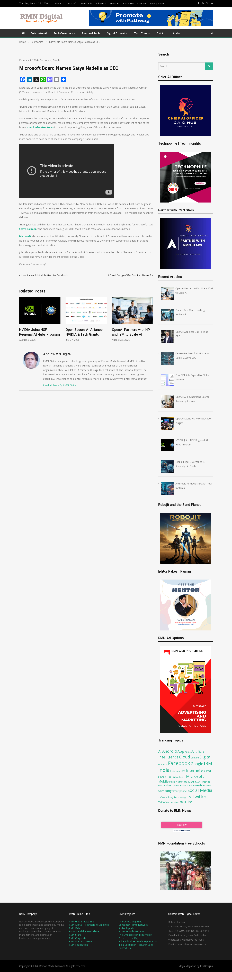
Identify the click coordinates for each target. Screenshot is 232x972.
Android (169, 751)
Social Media (200, 790)
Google (197, 763)
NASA (197, 782)
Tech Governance (64, 33)
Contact (141, 3)
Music (172, 781)
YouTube (185, 802)
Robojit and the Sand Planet (84, 931)
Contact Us (125, 948)
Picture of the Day (129, 938)
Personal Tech (91, 33)
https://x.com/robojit (207, 3)
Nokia (161, 785)
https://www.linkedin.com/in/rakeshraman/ (212, 3)
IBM (208, 763)
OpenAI (176, 785)
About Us (60, 3)
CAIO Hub (128, 3)
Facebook (179, 763)
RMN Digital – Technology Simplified (89, 924)
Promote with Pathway (131, 931)
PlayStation (186, 785)
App (180, 751)
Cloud (184, 757)
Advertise (101, 3)
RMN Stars (75, 934)
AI (160, 751)
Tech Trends (142, 33)
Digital (205, 757)
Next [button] (151, 321)
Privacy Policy (156, 3)
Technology (180, 797)
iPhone (162, 776)
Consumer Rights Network (133, 924)
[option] (40, 319)
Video (161, 802)
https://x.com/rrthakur (203, 3)
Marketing (180, 777)
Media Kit (115, 3)
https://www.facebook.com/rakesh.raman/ (198, 3)
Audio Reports (126, 928)
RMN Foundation (78, 944)
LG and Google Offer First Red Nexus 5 (129, 275)
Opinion (161, 33)
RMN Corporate (77, 938)
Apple (188, 751)
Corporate (45, 60)
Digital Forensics (116, 33)
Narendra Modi (185, 781)
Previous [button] (21, 321)
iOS (203, 771)
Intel (183, 771)
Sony (170, 797)
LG (173, 776)
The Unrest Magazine (130, 921)
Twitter (199, 796)
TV (189, 797)
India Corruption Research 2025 (136, 944)
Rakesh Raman (202, 785)
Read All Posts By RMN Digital (59, 385)
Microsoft (195, 776)
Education (162, 764)
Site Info (72, 3)
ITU (169, 776)
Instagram (175, 771)
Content (195, 757)
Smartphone (179, 791)
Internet (193, 770)
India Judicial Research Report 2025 (138, 941)
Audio (176, 33)
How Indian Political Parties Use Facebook (44, 275)
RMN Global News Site (81, 921)
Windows (169, 802)
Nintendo (205, 781)
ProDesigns (206, 966)
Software (162, 797)
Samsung (165, 791)
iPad (208, 771)
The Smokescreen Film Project (135, 934)
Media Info (87, 3)
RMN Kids (74, 928)
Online (167, 785)
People (56, 60)
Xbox (176, 802)
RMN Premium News (80, 941)
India (164, 770)
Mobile (163, 781)
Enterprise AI (39, 33)
